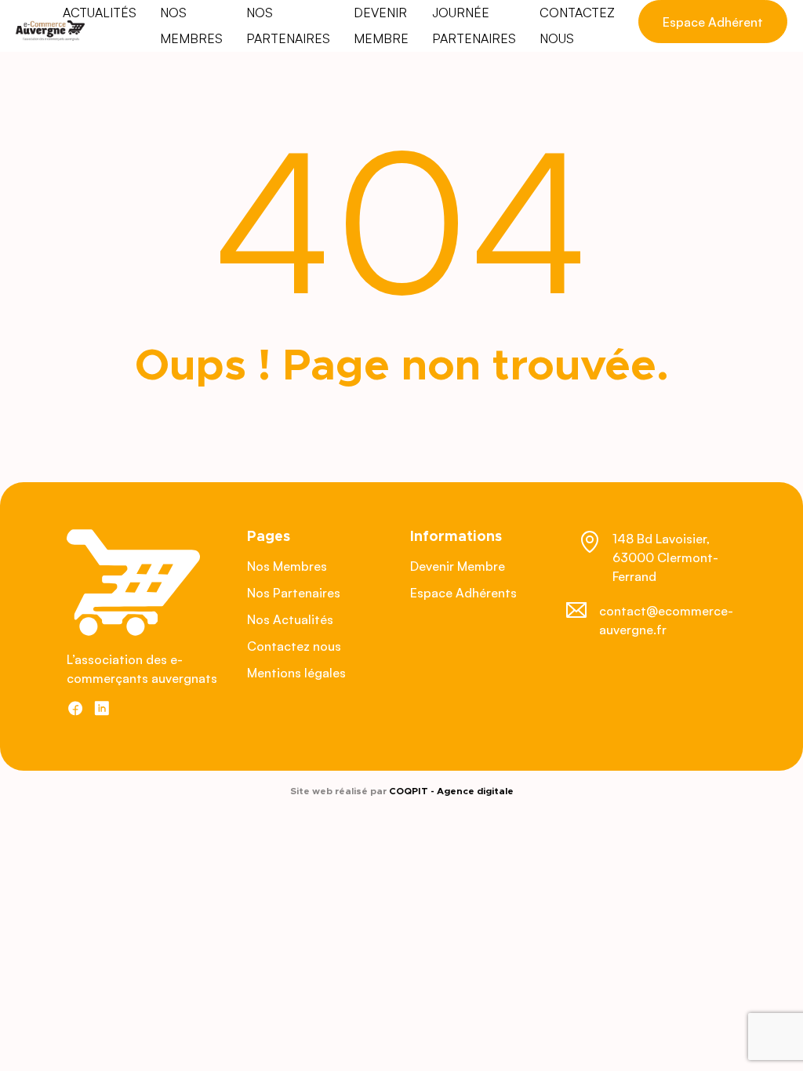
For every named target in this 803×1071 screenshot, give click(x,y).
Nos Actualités (290, 619)
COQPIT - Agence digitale (451, 791)
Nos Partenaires (293, 593)
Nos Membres (287, 566)
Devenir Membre (457, 566)
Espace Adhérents (463, 593)
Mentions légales (296, 673)
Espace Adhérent (713, 22)
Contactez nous (294, 646)
